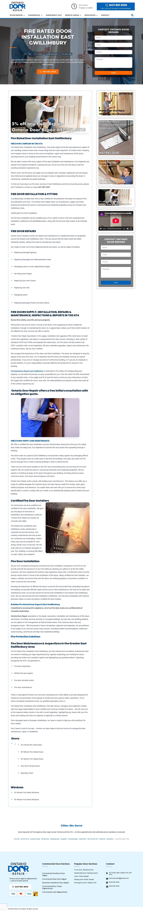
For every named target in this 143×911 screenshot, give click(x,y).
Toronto (17, 839)
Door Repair (16, 15)
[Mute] (128, 229)
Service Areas (72, 15)
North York (25, 839)
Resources (90, 15)
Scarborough (35, 839)
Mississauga (54, 839)
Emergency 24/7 (54, 15)
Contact (105, 15)
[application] (115, 221)
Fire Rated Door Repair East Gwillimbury (27, 371)
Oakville (102, 839)
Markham (82, 839)
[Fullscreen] (131, 229)
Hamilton (109, 839)
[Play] (101, 229)
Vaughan (63, 839)
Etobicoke (45, 839)
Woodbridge (73, 839)
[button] (132, 15)
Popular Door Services (85, 864)
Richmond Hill (92, 839)
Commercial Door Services (56, 864)
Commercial (34, 15)
